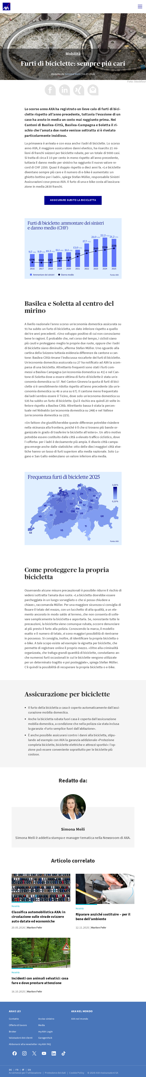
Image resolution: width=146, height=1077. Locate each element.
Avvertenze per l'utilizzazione (25, 1072)
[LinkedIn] (55, 1052)
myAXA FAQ (44, 1044)
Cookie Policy (77, 1072)
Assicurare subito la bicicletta (73, 200)
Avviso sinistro (46, 1018)
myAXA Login (45, 1031)
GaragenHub (45, 1037)
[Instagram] (25, 1052)
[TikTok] (64, 1052)
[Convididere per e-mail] (93, 90)
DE (11, 1069)
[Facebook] (15, 1052)
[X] (35, 1052)
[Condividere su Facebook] (50, 90)
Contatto (14, 1018)
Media (41, 1025)
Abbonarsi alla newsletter (23, 1044)
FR (17, 1069)
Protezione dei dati (55, 1072)
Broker (12, 1031)
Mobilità (73, 53)
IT (23, 1069)
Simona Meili (72, 74)
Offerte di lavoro (18, 1025)
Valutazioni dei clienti (20, 1037)
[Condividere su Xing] (78, 90)
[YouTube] (45, 1052)
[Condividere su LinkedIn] (64, 90)
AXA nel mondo (79, 1018)
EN (30, 1069)
